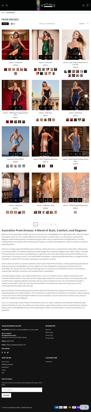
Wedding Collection (7, 364)
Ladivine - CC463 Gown (75, 113)
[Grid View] (11, 24)
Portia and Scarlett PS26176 (15, 159)
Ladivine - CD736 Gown (15, 62)
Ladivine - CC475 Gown (45, 62)
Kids (3, 373)
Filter (5, 24)
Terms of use (49, 335)
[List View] (14, 24)
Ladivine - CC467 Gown (45, 113)
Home (3, 12)
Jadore (4, 370)
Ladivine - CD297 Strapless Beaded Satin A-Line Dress (75, 63)
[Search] (7, 5)
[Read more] (3, 5)
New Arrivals (5, 362)
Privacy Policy (50, 338)
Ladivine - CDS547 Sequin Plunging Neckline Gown (75, 160)
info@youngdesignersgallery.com (16, 345)
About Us (48, 330)
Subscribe (6, 395)
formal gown (45, 256)
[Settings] (83, 5)
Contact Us (49, 362)
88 (51, 224)
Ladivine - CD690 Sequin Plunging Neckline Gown (15, 114)
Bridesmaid (5, 367)
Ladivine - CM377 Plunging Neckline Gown (45, 159)
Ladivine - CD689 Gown (15, 205)
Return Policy (49, 332)
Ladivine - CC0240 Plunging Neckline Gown (75, 205)
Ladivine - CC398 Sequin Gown (45, 205)
